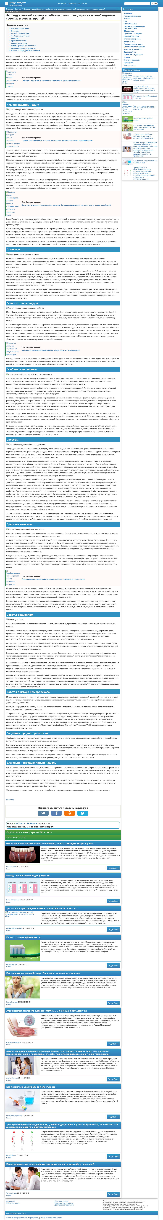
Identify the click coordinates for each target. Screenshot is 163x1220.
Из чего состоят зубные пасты (23, 937)
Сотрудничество (61, 1201)
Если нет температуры (20, 33)
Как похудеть (130, 65)
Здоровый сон (130, 52)
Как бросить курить (133, 49)
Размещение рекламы (64, 1203)
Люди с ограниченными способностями (134, 27)
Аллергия (128, 13)
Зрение (127, 57)
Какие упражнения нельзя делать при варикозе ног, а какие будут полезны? (50, 1164)
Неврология (129, 41)
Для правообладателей (64, 1205)
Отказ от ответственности (51, 1218)
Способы (14, 38)
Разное (8, 869)
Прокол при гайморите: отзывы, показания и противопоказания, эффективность (57, 140)
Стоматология (130, 24)
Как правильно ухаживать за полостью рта (30, 1086)
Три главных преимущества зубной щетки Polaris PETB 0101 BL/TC (43, 908)
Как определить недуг (20, 28)
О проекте (71, 3)
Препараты (129, 62)
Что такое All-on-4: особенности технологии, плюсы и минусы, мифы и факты (50, 843)
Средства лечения (18, 41)
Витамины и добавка (133, 55)
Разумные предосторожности (23, 48)
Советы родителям (19, 43)
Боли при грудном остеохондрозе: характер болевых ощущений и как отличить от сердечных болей (66, 205)
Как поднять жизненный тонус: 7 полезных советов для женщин (43, 973)
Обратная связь (12, 1203)
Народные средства (132, 16)
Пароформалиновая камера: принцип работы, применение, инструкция (53, 579)
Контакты (82, 3)
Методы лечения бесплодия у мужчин (28, 875)
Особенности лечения (20, 36)
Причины (15, 31)
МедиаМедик (17, 2)
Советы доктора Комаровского (23, 46)
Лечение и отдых (131, 36)
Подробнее (113, 868)
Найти (154, 3)
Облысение (129, 31)
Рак (125, 21)
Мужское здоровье (132, 39)
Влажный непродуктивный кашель (25, 51)
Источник (10, 800)
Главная (62, 3)
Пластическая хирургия (134, 47)
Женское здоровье (132, 60)
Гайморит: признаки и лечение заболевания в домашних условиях (51, 80)
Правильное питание (133, 44)
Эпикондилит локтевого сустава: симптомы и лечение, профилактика (46, 1010)
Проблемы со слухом (133, 33)
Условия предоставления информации (22, 1218)
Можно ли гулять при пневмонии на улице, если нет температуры (51, 350)
